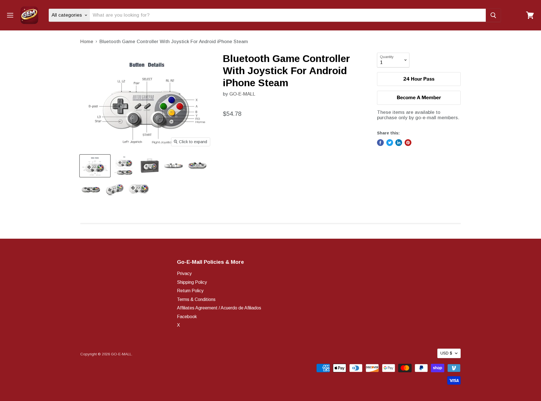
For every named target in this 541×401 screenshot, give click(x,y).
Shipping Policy (192, 282)
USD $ (446, 353)
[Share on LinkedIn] (398, 142)
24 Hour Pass (418, 79)
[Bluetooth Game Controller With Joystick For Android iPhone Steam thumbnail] (95, 166)
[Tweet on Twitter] (389, 142)
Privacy (184, 273)
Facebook (187, 316)
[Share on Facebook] (380, 142)
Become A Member (419, 97)
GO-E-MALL (242, 94)
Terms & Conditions (196, 299)
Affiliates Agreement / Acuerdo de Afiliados (219, 307)
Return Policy (190, 290)
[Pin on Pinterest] (408, 142)
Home (86, 41)
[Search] (493, 15)
